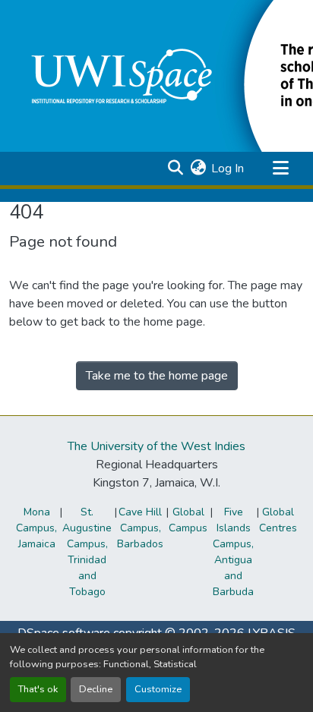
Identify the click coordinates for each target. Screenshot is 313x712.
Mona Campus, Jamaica (36, 528)
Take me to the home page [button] (157, 375)
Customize (158, 689)
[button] (175, 168)
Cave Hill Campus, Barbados (140, 528)
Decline (95, 689)
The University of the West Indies (156, 446)
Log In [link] (227, 168)
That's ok (38, 689)
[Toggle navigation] (280, 168)
